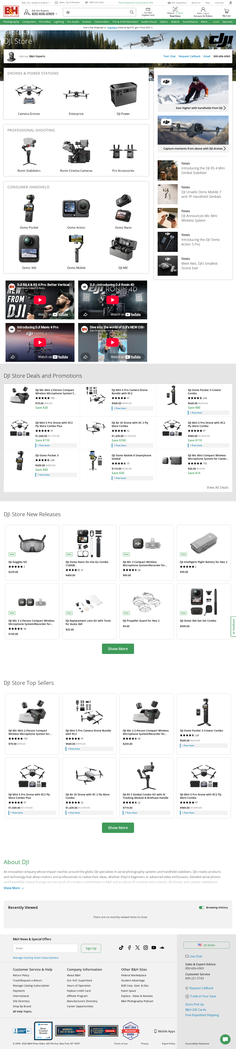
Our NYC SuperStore (79, 980)
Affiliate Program (77, 996)
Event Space (128, 990)
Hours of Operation (79, 985)
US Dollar (209, 945)
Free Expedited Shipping (202, 1015)
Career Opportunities (80, 1006)
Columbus (112, 27)
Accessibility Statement (197, 1043)
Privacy (144, 1043)
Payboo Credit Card (79, 990)
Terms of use (121, 1043)
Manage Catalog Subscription (31, 985)
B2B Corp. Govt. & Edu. (135, 985)
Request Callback (189, 56)
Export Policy (168, 1043)
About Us (196, 2)
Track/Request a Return (27, 980)
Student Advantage (133, 980)
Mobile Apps (166, 1031)
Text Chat (170, 56)
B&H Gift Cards (195, 1010)
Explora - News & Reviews (137, 996)
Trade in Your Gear (203, 996)
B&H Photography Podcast (137, 1001)
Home (7, 34)
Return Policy (21, 975)
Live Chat (219, 2)
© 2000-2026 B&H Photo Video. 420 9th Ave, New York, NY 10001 (46, 1043)
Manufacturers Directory (82, 1001)
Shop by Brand (20, 34)
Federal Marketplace (133, 975)
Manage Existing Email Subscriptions (35, 957)
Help (207, 2)
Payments (19, 990)
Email (207, 56)
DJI (31, 34)
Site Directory (21, 1001)
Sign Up (91, 948)
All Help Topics (22, 1011)
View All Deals (218, 487)
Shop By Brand (22, 1006)
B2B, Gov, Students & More (35, 2)
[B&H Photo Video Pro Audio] (13, 11)
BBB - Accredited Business (22, 1031)
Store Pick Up (194, 1004)
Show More (118, 648)
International (21, 996)
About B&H (73, 975)
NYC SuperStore (179, 2)
